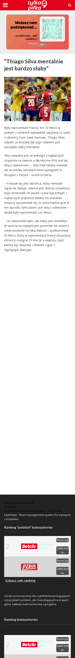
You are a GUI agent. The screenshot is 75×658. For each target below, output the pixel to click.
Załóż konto (62, 550)
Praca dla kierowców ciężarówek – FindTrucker (33, 511)
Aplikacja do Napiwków (18, 503)
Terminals (10, 506)
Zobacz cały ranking (20, 580)
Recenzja (62, 540)
